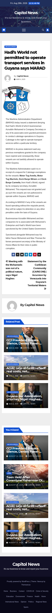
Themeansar (25, 585)
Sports (26, 607)
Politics (31, 602)
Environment (20, 596)
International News (12, 602)
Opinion (23, 602)
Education (10, 596)
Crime (9, 473)
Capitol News (26, 12)
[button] (43, 30)
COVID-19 (30, 591)
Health (37, 596)
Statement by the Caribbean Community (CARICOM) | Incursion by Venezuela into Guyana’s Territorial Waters (37, 273)
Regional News (41, 602)
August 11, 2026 (16, 514)
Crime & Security (42, 591)
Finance (30, 596)
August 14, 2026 (16, 456)
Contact (21, 591)
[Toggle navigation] (23, 30)
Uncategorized (10, 46)
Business (13, 591)
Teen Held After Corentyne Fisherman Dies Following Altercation (26, 480)
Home (6, 591)
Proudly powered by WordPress (18, 581)
